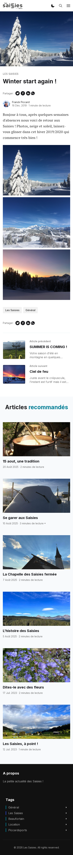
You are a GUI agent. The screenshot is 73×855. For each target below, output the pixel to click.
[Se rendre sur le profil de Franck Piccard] (6, 103)
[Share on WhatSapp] (33, 93)
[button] (53, 5)
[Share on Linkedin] (28, 93)
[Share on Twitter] (17, 93)
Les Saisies (11, 73)
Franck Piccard (21, 102)
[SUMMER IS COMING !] (14, 349)
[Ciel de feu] (14, 374)
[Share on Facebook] (23, 93)
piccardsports (17, 830)
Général (30, 310)
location (14, 824)
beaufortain (16, 819)
